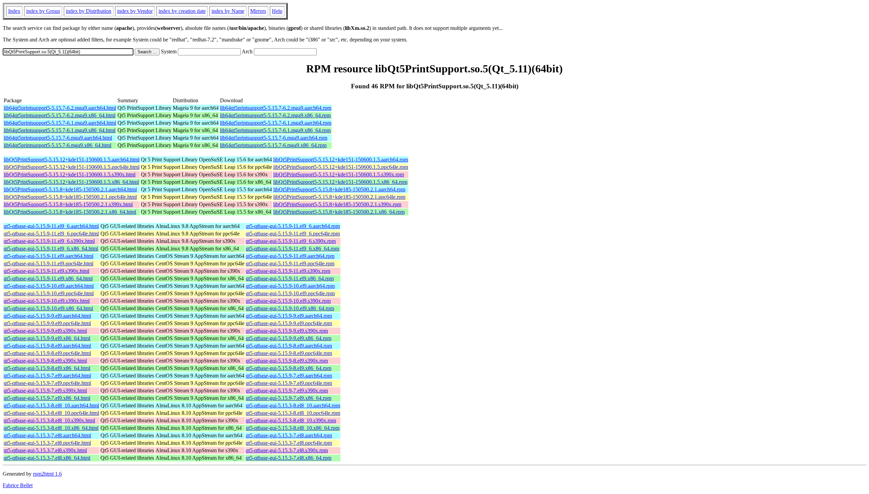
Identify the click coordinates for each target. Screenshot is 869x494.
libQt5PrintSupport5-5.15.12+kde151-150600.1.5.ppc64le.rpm (340, 167)
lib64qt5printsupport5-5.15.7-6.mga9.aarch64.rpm (273, 138)
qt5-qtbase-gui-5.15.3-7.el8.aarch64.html (47, 435)
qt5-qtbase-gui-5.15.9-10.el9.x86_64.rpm (290, 308)
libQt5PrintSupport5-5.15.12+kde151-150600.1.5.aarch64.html (72, 159)
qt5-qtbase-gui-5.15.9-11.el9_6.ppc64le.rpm (293, 233)
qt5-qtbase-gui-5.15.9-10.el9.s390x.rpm (288, 301)
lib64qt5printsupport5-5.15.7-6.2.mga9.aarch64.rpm (275, 108)
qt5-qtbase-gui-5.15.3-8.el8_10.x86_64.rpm (292, 428)
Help (277, 11)
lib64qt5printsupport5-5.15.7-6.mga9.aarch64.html (58, 138)
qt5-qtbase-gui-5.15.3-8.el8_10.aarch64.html (51, 405)
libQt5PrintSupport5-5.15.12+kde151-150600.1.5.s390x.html (69, 174)
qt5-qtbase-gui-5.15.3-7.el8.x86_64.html (47, 458)
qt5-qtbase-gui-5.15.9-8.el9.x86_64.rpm (288, 368)
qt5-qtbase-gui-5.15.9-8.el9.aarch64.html (47, 346)
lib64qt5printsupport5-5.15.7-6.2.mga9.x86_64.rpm (275, 115)
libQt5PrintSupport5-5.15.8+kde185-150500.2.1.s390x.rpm (337, 204)
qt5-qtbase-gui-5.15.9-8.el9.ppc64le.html (47, 353)
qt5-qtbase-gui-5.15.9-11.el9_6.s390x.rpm (291, 241)
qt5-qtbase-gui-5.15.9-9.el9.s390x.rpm (287, 331)
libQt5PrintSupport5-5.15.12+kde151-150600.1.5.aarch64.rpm (340, 159)
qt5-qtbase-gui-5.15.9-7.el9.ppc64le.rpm (289, 383)
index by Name (227, 11)
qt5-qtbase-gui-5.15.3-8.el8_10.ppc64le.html (51, 413)
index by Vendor (135, 11)
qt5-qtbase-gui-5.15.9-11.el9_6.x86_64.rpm (292, 248)
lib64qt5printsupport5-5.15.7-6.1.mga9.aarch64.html (60, 123)
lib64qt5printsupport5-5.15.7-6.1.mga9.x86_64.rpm (275, 130)
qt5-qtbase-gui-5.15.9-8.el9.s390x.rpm (287, 361)
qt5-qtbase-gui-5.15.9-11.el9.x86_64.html (48, 278)
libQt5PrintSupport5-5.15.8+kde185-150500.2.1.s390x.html (68, 204)
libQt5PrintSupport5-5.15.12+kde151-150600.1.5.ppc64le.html (72, 167)
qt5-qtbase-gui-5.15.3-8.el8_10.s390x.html (49, 420)
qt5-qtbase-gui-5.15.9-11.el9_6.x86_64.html (51, 248)
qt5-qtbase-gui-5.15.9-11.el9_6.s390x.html (49, 241)
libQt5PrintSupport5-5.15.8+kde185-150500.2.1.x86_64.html (70, 212)
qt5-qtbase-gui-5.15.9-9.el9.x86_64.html (47, 338)
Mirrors (258, 11)
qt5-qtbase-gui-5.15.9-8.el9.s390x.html (45, 361)
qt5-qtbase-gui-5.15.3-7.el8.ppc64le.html (47, 443)
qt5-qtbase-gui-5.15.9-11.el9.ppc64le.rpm (290, 263)
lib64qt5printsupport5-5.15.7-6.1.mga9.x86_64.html (59, 130)
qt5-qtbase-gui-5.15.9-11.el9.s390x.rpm (288, 271)
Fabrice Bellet (18, 485)
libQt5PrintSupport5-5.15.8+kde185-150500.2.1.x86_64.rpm (339, 212)
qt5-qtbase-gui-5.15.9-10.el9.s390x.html (47, 301)
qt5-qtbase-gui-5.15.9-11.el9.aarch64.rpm (290, 256)
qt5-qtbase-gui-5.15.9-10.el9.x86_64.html (48, 308)
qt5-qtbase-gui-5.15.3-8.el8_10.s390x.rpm (291, 420)
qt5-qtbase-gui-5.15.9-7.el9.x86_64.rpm (288, 398)
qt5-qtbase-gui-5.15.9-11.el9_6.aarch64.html (51, 226)
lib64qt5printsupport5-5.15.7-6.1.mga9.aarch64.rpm (275, 123)
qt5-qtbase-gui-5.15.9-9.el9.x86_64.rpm (288, 338)
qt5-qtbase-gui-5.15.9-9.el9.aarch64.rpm (289, 316)
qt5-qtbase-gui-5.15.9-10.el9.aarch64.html (49, 286)
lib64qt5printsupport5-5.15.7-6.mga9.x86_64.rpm (273, 145)
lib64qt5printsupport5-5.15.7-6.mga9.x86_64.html (57, 145)
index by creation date (182, 11)
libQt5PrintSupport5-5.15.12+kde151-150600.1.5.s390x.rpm (338, 174)
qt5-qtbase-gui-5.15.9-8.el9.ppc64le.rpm (289, 353)
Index (14, 11)
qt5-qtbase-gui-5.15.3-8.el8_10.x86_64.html (51, 428)
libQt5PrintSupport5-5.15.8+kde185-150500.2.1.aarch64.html (70, 189)
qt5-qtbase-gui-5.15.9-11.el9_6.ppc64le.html (51, 233)
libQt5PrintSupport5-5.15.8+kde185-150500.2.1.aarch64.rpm (339, 189)
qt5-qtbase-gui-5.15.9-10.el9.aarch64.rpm (290, 286)
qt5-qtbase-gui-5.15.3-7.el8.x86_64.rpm (288, 458)
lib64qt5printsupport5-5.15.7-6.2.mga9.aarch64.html (60, 108)
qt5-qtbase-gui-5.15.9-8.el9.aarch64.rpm (289, 346)
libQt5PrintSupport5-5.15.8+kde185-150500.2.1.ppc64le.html (70, 197)
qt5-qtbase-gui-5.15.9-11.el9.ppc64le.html (48, 263)
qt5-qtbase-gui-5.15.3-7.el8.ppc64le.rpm (289, 443)
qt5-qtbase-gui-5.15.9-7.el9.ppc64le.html (47, 383)
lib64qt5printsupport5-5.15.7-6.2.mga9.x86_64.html (59, 115)
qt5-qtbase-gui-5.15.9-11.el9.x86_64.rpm (290, 278)
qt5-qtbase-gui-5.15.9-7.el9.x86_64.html (47, 398)
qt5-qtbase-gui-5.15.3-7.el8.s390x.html (45, 450)
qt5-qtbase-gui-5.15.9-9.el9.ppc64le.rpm (289, 323)
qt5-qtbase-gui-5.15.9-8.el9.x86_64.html (47, 368)
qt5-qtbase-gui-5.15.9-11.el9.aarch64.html (48, 256)
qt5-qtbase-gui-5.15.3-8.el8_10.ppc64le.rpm (293, 413)
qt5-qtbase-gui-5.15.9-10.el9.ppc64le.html (49, 293)
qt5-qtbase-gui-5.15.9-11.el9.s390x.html (46, 271)
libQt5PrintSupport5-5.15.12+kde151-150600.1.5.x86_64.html (71, 182)
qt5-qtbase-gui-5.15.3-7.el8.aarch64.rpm (289, 435)
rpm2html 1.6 (47, 474)
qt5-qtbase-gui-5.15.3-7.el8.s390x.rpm (287, 450)
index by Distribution (88, 11)
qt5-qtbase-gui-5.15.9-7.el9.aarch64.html (47, 375)
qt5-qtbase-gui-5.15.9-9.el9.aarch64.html (47, 316)
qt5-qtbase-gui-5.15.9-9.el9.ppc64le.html (47, 323)
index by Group (43, 11)
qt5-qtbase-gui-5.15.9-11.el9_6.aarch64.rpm (293, 226)
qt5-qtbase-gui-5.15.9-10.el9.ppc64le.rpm (290, 293)
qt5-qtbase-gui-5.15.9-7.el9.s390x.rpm (287, 390)
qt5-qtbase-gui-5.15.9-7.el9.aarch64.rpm (289, 375)
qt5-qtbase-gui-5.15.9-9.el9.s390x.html (45, 331)
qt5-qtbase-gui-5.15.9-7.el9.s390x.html (45, 390)
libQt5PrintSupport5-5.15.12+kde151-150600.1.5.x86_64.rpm (340, 182)
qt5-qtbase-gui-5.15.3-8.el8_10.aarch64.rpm (293, 405)
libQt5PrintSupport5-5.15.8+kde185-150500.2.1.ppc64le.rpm (339, 197)
